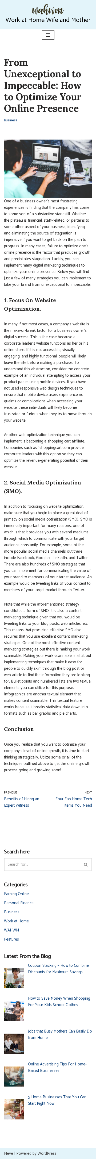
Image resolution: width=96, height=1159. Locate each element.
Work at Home (16, 921)
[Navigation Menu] (48, 35)
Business (10, 120)
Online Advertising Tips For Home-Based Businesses (57, 1067)
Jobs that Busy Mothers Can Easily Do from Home (60, 1034)
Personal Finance (19, 903)
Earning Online (16, 894)
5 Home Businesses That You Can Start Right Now (57, 1100)
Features (11, 939)
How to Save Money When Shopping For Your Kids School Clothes (59, 1001)
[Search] (86, 864)
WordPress (47, 1153)
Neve (8, 1153)
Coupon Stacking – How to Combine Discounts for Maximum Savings (58, 968)
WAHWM (11, 930)
